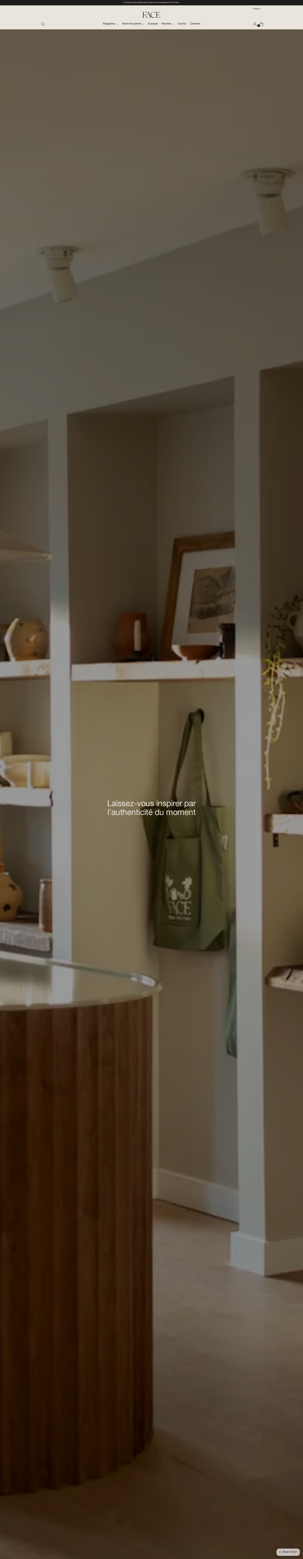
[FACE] (151, 15)
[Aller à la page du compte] (253, 24)
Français (256, 9)
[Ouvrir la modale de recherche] (43, 24)
